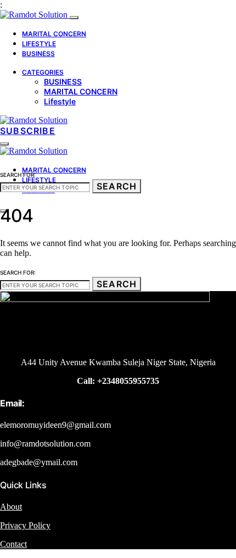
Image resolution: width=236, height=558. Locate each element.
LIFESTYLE (39, 44)
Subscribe (27, 130)
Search (117, 186)
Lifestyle (60, 101)
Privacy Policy (25, 525)
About (11, 506)
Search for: (18, 174)
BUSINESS (38, 53)
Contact (13, 544)
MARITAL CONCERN (54, 34)
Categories (43, 72)
